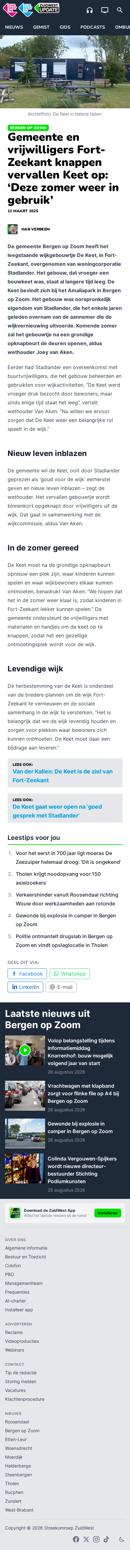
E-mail (65, 987)
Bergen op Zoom (28, 127)
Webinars (14, 1350)
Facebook (31, 974)
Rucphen (14, 1492)
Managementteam (24, 1283)
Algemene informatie (26, 1248)
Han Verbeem (35, 229)
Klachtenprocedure (24, 1399)
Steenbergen (18, 1474)
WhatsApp (73, 974)
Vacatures (15, 1390)
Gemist (41, 27)
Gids (65, 27)
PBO (9, 1274)
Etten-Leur (16, 1439)
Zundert (13, 1501)
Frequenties (17, 1292)
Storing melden (20, 1381)
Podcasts (92, 27)
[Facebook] (76, 1539)
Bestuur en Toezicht (25, 1256)
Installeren (107, 1213)
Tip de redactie (21, 1372)
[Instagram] (96, 1539)
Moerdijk (14, 1457)
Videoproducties (22, 1341)
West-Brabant (19, 1510)
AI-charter (15, 1300)
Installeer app (19, 1309)
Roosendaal (17, 1421)
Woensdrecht (18, 1448)
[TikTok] (106, 1539)
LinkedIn (29, 987)
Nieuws (14, 27)
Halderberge (18, 1465)
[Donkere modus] (122, 1539)
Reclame (14, 1332)
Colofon (13, 1265)
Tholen (12, 1483)
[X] (86, 1539)
